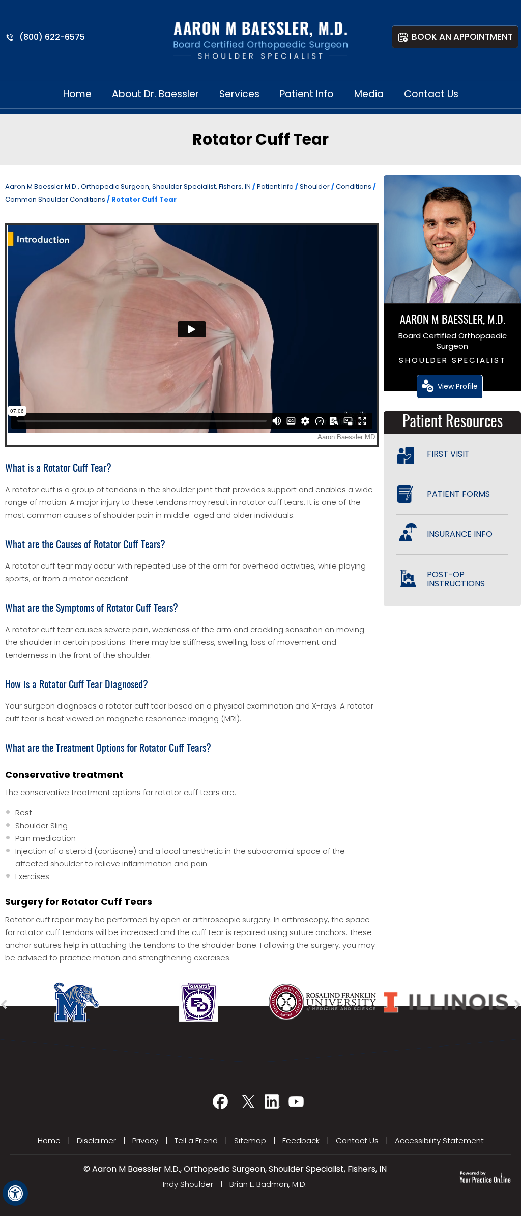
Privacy (145, 1140)
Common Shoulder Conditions (56, 199)
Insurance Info (460, 534)
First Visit (448, 454)
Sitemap (250, 1140)
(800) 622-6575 (52, 37)
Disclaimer (96, 1140)
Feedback (301, 1140)
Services (239, 94)
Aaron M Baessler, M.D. (452, 320)
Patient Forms (458, 494)
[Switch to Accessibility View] (15, 1193)
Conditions (354, 186)
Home (77, 94)
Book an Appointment (462, 37)
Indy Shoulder (188, 1184)
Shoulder (315, 186)
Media (369, 94)
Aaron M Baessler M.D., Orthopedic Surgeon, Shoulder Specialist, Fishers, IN (128, 186)
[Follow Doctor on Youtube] (297, 1105)
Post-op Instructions (456, 579)
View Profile (458, 386)
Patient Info (307, 94)
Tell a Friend (196, 1140)
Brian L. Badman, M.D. (268, 1184)
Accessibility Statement (439, 1140)
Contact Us (431, 94)
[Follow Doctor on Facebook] (224, 1105)
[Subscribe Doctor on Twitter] (248, 1105)
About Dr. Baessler (155, 94)
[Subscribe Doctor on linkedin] (272, 1105)
